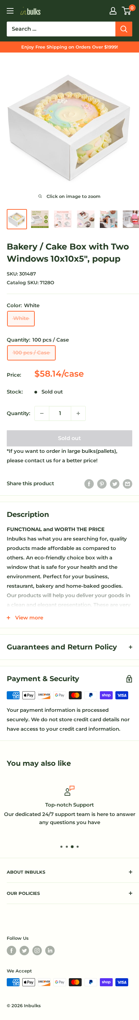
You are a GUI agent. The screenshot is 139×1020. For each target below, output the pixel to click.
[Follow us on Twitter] (24, 950)
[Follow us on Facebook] (11, 950)
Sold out (69, 438)
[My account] (113, 10)
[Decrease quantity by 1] (42, 413)
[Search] (123, 29)
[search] (61, 29)
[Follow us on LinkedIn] (50, 950)
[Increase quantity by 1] (78, 413)
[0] (126, 11)
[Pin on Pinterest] (102, 484)
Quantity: (18, 413)
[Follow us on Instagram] (37, 950)
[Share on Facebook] (89, 484)
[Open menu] (10, 10)
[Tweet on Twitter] (114, 484)
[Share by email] (127, 484)
